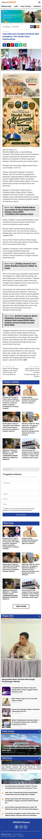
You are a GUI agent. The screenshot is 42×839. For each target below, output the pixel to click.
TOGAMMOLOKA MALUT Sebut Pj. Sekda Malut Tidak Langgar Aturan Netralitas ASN (25, 689)
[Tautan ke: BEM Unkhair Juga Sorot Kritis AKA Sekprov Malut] (6, 702)
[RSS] (38, 26)
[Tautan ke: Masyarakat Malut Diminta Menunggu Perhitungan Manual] (21, 647)
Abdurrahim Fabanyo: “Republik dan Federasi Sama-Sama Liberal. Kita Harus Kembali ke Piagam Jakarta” (11, 427)
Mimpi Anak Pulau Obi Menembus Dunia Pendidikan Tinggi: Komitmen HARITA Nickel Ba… (21, 800)
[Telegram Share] (16, 45)
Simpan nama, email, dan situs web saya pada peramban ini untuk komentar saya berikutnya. (18, 509)
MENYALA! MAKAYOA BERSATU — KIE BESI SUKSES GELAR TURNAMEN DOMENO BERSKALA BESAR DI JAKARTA (10, 594)
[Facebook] (31, 26)
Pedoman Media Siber (8, 836)
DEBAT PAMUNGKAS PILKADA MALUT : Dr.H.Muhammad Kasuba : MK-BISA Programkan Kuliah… (26, 722)
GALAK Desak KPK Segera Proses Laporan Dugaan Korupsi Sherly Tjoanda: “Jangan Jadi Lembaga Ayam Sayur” (30, 453)
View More (21, 606)
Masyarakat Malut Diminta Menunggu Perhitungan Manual (18, 680)
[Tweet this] (8, 45)
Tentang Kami (17, 834)
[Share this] (4, 45)
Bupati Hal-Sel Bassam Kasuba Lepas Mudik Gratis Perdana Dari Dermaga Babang (11, 370)
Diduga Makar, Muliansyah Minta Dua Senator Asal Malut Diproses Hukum (30, 540)
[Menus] (39, 2)
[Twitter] (34, 26)
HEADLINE (11, 41)
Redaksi (21, 836)
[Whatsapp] (20, 45)
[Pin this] (12, 45)
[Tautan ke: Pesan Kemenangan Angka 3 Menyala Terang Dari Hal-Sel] (6, 712)
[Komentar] (25, 45)
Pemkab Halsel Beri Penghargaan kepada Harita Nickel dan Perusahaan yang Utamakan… (20, 748)
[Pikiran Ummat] (9, 2)
